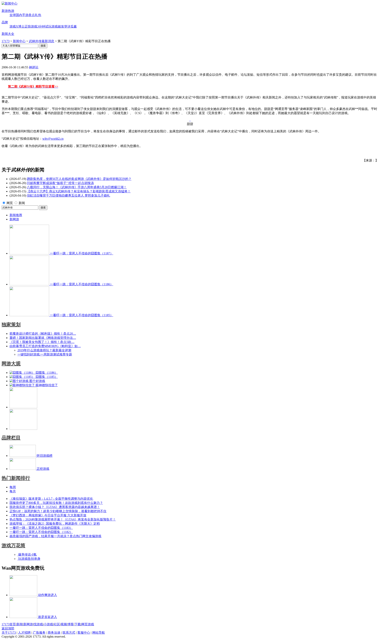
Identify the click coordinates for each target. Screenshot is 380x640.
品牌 (5, 22)
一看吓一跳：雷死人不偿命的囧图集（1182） (41, 532)
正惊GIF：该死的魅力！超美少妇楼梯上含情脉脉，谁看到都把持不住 (58, 511)
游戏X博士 (17, 26)
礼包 (38, 15)
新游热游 (8, 10)
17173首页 (9, 624)
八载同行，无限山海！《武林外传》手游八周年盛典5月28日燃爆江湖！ (77, 187)
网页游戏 (87, 624)
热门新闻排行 (16, 478)
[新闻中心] (9, 3)
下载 (77, 624)
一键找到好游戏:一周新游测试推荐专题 (44, 354)
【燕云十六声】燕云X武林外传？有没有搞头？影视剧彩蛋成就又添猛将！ (79, 191)
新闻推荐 (16, 215)
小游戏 (48, 624)
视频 (64, 624)
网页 (10, 203)
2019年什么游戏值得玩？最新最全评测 (44, 350)
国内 (19, 15)
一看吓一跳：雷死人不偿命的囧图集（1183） (41, 527)
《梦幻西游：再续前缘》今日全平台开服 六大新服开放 (48, 515)
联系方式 (69, 632)
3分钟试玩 (44, 26)
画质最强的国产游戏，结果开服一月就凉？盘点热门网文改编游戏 (55, 536)
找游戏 (38, 624)
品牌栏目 (11, 437)
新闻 (22, 203)
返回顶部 (8, 628)
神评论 (33, 67)
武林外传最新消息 (41, 41)
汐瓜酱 (72, 26)
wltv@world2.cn (53, 138)
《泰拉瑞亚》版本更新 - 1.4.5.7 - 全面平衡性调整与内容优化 (51, 498)
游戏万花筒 (13, 545)
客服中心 (83, 632)
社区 (57, 624)
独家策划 (11, 324)
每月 (13, 491)
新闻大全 (8, 33)
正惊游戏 (31, 26)
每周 (13, 487)
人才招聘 (24, 632)
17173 (6, 41)
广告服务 (39, 632)
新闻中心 (19, 41)
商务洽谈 (54, 632)
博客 (70, 624)
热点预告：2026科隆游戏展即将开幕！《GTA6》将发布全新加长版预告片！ (63, 519)
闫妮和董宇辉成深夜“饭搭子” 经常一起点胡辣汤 (60, 183)
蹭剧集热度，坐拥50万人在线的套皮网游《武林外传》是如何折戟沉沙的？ (79, 179)
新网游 (14, 219)
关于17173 (9, 632)
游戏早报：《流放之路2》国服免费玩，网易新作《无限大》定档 (55, 523)
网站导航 (98, 632)
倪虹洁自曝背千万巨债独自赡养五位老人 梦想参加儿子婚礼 (68, 195)
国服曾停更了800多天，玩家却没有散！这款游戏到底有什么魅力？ (56, 502)
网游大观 (11, 363)
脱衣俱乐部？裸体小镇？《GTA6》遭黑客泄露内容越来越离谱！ (55, 507)
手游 (25, 15)
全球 (13, 15)
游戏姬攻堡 (59, 26)
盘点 (31, 15)
